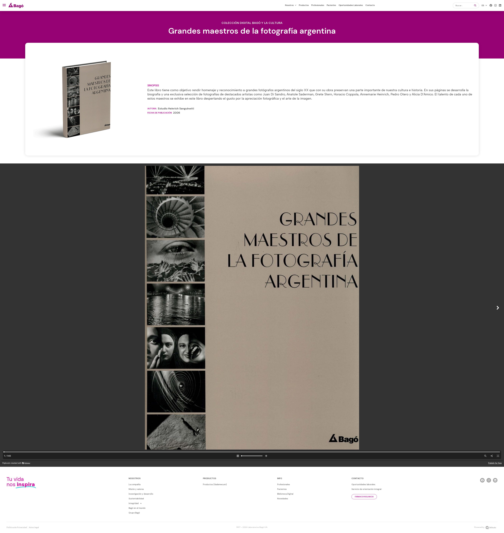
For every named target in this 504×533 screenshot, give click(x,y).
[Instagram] (495, 5)
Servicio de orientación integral (366, 489)
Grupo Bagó (134, 512)
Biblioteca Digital (285, 494)
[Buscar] (475, 5)
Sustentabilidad (136, 498)
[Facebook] (491, 5)
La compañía (134, 484)
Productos (304, 5)
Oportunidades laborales (363, 484)
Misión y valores (136, 489)
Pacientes (331, 5)
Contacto (370, 5)
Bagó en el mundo (137, 508)
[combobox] (462, 5)
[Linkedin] (500, 5)
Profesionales (317, 5)
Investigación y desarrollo (141, 494)
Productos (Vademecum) (215, 484)
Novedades (282, 498)
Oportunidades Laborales (351, 5)
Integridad (134, 503)
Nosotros (289, 5)
